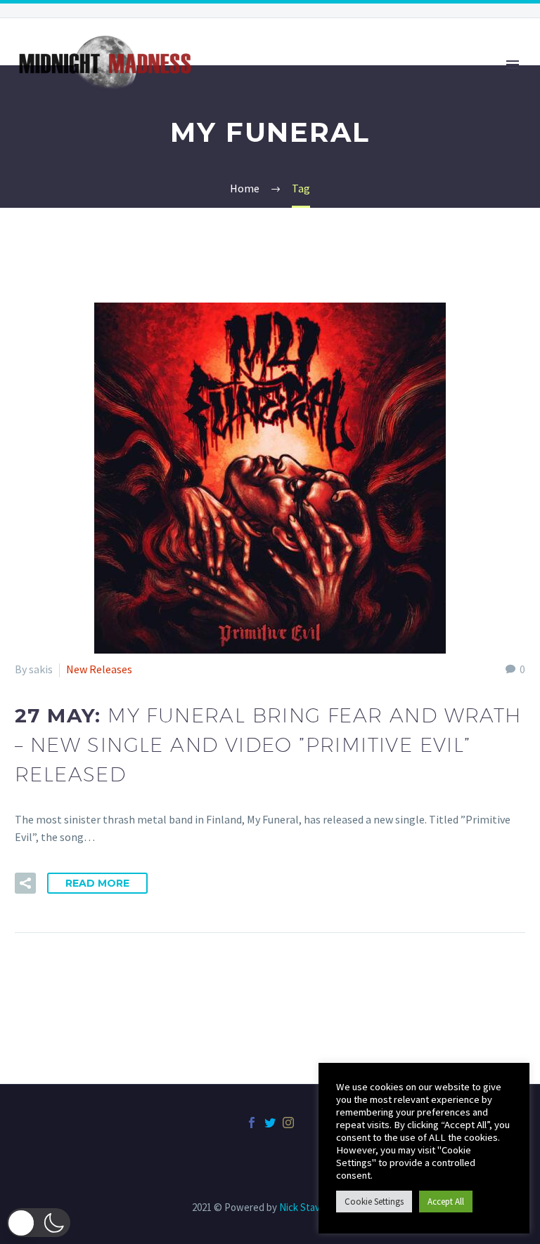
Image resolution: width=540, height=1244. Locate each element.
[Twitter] (270, 1122)
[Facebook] (251, 1122)
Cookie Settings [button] (374, 1201)
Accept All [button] (446, 1201)
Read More (97, 883)
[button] (38, 1222)
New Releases (99, 669)
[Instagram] (288, 1122)
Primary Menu (512, 64)
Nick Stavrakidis (313, 1207)
